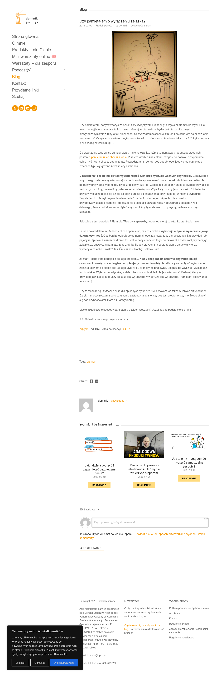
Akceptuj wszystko (64, 662)
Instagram (21, 108)
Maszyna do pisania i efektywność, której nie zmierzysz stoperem (144, 469)
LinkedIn (28, 108)
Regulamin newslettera (181, 637)
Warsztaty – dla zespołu (34, 63)
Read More (99, 485)
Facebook (15, 108)
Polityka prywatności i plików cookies (189, 608)
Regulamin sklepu (179, 623)
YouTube (34, 108)
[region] (45, 647)
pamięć (91, 361)
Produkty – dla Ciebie (31, 49)
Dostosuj (20, 662)
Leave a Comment (141, 25)
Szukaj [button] (18, 96)
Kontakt (19, 83)
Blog (16, 76)
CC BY (126, 329)
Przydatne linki (25, 90)
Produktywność (104, 25)
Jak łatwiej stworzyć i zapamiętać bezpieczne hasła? (99, 469)
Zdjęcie (85, 329)
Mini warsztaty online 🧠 (34, 56)
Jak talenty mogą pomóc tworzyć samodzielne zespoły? (189, 462)
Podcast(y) (22, 70)
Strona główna (25, 36)
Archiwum (174, 613)
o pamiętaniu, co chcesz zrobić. (107, 157)
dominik (123, 25)
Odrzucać (40, 662)
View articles (117, 400)
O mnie (18, 43)
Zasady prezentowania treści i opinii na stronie (188, 630)
